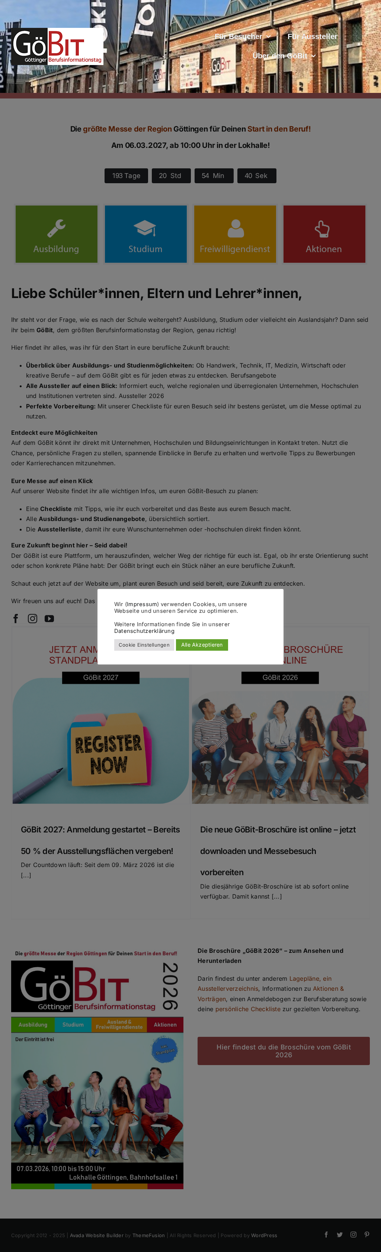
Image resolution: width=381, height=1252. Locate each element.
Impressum (142, 604)
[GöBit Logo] (57, 31)
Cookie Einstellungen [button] (144, 645)
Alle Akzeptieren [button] (202, 644)
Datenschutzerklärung (144, 631)
